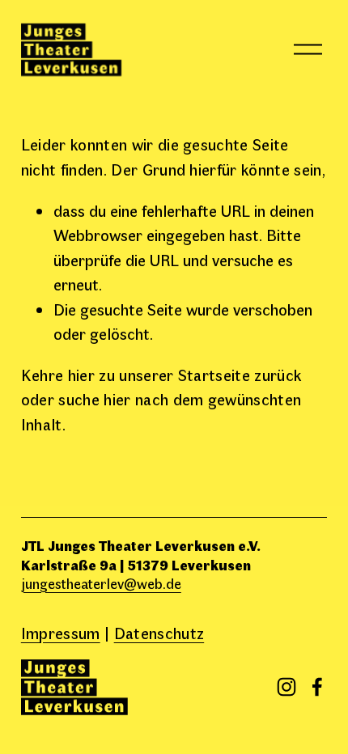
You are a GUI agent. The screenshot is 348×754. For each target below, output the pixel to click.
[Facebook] (317, 687)
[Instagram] (286, 687)
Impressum (60, 632)
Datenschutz (159, 632)
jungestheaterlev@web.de (101, 583)
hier (81, 374)
